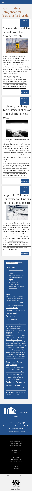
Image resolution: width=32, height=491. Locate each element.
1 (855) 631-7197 (20, 423)
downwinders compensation (16, 241)
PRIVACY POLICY (16, 468)
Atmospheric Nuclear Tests (16, 270)
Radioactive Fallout (11, 390)
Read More (25, 92)
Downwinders (16, 333)
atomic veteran (20, 296)
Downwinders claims (21, 79)
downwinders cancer (10, 335)
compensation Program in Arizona (11, 168)
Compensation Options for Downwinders (14, 167)
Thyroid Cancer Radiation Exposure (16, 394)
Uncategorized (13, 288)
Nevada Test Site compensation (10, 249)
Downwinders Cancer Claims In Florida (15, 342)
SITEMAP (16, 466)
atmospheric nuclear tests (11, 296)
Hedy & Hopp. (19, 489)
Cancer (11, 273)
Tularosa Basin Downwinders (16, 286)
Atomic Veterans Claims (11, 298)
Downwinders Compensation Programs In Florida (14, 83)
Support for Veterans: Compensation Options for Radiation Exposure (17, 198)
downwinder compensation (13, 328)
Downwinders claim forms (9, 79)
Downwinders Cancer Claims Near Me (16, 345)
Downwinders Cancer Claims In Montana (16, 343)
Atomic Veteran (13, 271)
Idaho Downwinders (14, 280)
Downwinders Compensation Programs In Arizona (15, 81)
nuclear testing (10, 379)
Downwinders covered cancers (10, 86)
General (11, 279)
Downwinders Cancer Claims (16, 76)
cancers (15, 305)
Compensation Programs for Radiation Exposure (14, 172)
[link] (16, 439)
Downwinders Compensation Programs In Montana (15, 84)
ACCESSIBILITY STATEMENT (16, 470)
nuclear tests (17, 379)
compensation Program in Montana (20, 170)
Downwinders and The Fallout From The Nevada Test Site (16, 32)
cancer (18, 298)
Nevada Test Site (13, 282)
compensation (20, 305)
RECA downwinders (13, 392)
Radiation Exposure (14, 284)
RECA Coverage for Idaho (21, 390)
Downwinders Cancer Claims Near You (18, 78)
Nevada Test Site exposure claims (18, 88)
